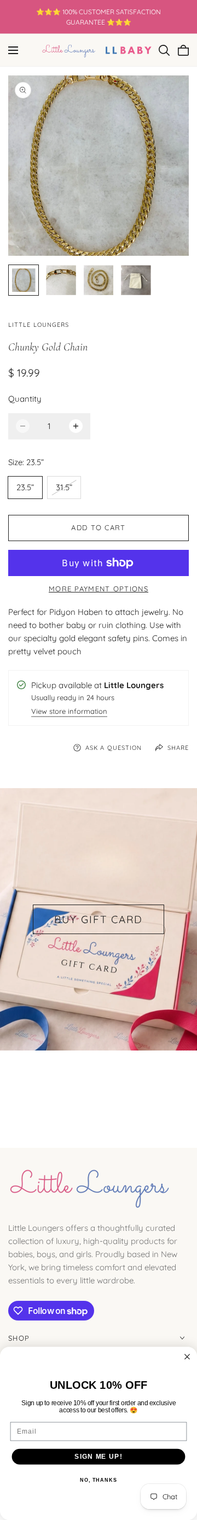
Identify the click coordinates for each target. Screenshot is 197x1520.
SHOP (19, 1338)
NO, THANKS (98, 1480)
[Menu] (13, 50)
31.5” (67, 490)
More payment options (98, 588)
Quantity (25, 399)
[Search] (164, 50)
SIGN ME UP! (98, 1456)
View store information (69, 711)
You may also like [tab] (99, 1089)
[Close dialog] (187, 1357)
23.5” (25, 487)
